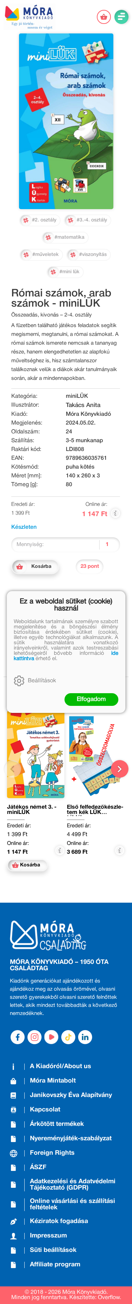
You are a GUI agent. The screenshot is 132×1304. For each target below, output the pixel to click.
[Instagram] (34, 1037)
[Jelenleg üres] (104, 17)
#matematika (69, 237)
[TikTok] (68, 1037)
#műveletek (45, 254)
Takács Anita (83, 405)
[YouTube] (51, 1037)
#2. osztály (44, 220)
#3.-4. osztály (92, 220)
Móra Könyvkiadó (88, 414)
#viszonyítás (93, 254)
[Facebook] (18, 1037)
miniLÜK (77, 396)
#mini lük (69, 272)
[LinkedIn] (85, 1037)
